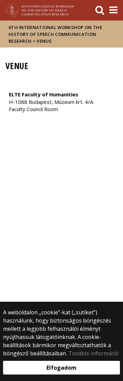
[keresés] (99, 10)
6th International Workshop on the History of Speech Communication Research (55, 34)
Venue (44, 41)
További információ (93, 353)
